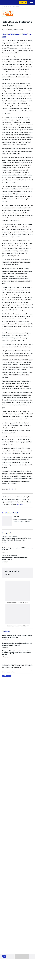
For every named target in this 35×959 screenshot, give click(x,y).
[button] (4, 956)
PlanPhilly (16, 516)
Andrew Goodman (8, 29)
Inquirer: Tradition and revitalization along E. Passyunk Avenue (15, 558)
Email (16, 489)
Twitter (12, 489)
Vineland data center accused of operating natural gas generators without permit (17, 644)
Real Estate (16, 6)
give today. (20, 504)
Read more (7, 574)
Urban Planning (7, 6)
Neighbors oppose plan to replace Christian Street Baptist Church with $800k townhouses (17, 539)
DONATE (23, 2)
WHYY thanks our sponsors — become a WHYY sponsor (17, 602)
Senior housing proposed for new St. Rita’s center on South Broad (17, 549)
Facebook (9, 489)
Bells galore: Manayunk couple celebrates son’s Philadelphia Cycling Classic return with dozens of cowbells (16, 652)
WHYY (6, 2)
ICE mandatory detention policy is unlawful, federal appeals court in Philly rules (17, 636)
